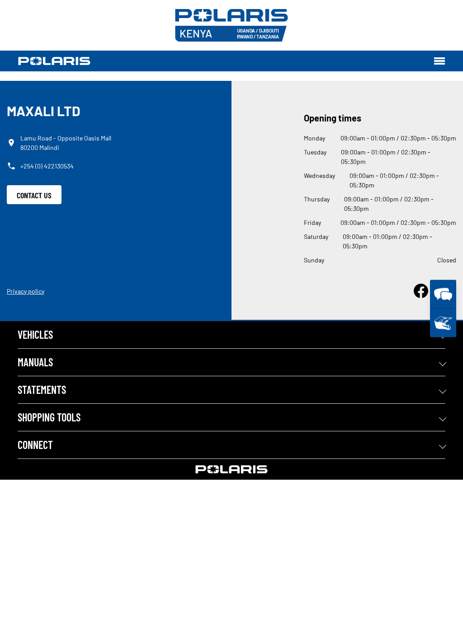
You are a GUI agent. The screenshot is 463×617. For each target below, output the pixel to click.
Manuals (35, 362)
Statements (42, 389)
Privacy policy (25, 291)
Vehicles (35, 334)
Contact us (34, 195)
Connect (35, 444)
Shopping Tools (49, 417)
